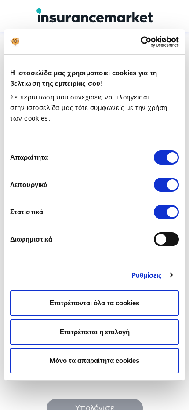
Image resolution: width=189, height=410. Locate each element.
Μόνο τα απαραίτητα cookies (94, 360)
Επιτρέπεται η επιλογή (95, 332)
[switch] (166, 185)
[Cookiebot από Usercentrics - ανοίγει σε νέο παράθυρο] (140, 42)
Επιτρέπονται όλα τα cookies (94, 303)
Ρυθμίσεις (146, 275)
